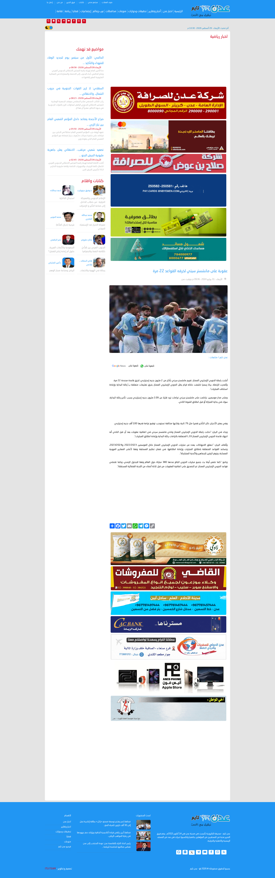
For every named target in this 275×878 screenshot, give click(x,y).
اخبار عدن (168, 11)
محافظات (111, 11)
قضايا (75, 11)
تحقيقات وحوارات (137, 11)
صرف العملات (107, 3)
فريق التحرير (71, 3)
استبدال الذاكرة (67, 198)
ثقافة (60, 11)
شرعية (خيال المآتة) (65, 225)
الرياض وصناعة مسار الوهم (61, 270)
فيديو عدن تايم (64, 847)
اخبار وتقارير (66, 827)
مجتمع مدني (93, 3)
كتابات (81, 3)
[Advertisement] (168, 62)
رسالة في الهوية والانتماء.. (92, 270)
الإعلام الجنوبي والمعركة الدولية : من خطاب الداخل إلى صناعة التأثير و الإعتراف (92, 202)
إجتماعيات (85, 11)
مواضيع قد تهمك (90, 49)
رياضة (68, 11)
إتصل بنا (50, 3)
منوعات (122, 11)
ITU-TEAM (50, 868)
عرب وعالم (98, 11)
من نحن (60, 3)
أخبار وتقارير (155, 11)
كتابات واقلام (93, 181)
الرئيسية (178, 11)
